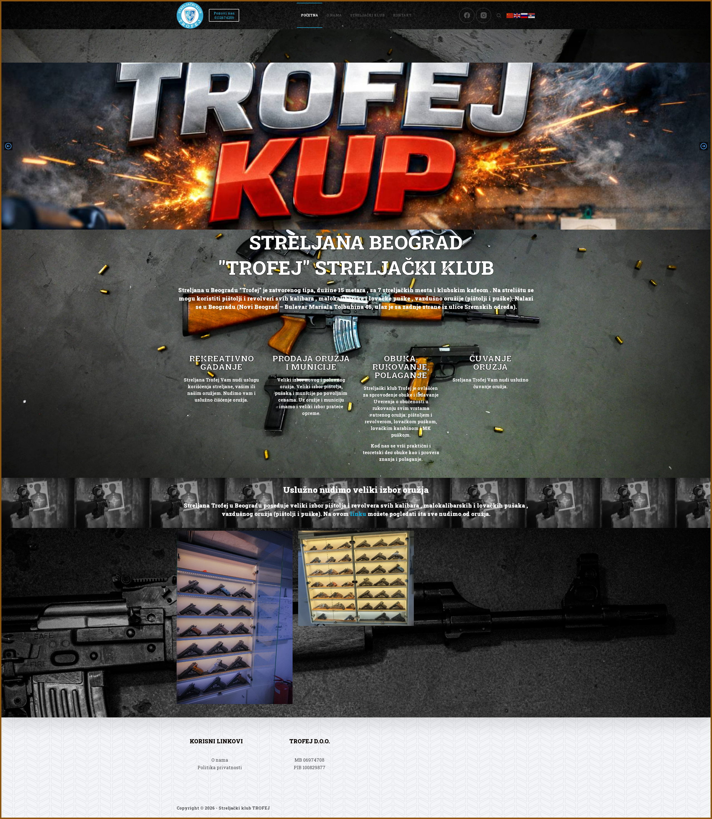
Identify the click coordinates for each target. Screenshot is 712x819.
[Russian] (524, 15)
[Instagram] (483, 15)
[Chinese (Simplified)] (510, 15)
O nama (334, 15)
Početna (309, 15)
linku (358, 513)
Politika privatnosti (219, 767)
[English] (517, 15)
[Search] (499, 15)
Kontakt (402, 15)
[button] (8, 146)
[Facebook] (466, 15)
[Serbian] (531, 15)
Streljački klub (367, 15)
